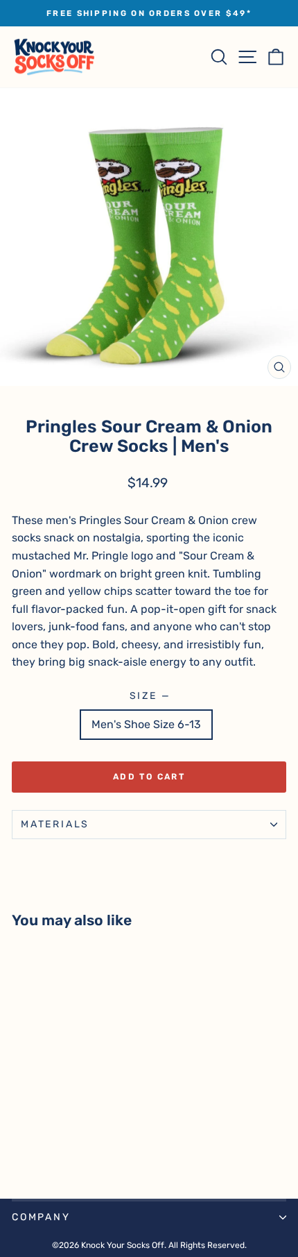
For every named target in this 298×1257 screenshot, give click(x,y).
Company (41, 1217)
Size (149, 696)
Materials (55, 824)
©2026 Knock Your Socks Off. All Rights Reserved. (149, 1245)
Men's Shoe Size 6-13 (146, 724)
